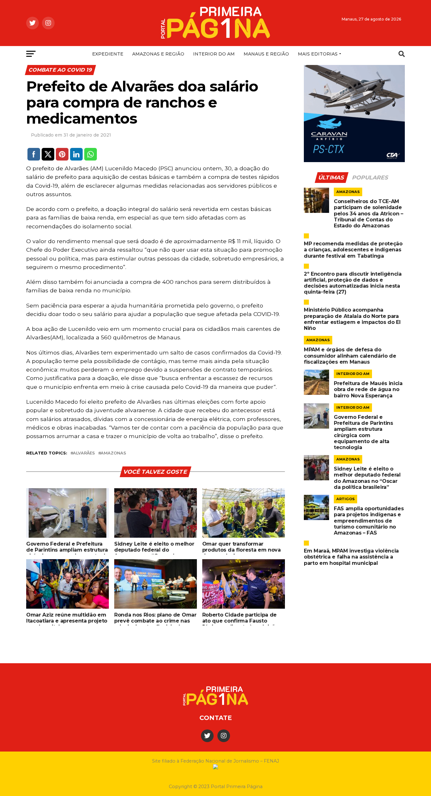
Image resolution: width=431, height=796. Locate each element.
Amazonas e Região (158, 54)
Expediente (107, 54)
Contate (215, 718)
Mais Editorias (318, 54)
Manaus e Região (266, 54)
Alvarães (84, 453)
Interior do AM (214, 54)
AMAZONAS (113, 453)
